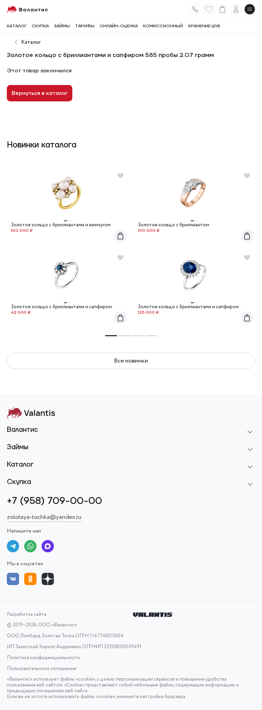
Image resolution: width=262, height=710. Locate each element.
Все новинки (131, 360)
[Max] (48, 547)
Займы (62, 26)
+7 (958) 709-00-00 (54, 501)
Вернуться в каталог (40, 93)
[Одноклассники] (30, 580)
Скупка (40, 26)
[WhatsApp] (30, 547)
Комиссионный (163, 26)
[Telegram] (13, 547)
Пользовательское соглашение (41, 669)
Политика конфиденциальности (43, 658)
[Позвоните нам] (195, 9)
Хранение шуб (204, 26)
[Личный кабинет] (236, 9)
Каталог (17, 26)
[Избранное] (208, 9)
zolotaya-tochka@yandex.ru (44, 517)
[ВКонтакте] (13, 580)
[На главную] (27, 9)
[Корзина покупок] (222, 9)
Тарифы (84, 26)
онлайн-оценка (119, 26)
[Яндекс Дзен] (48, 580)
